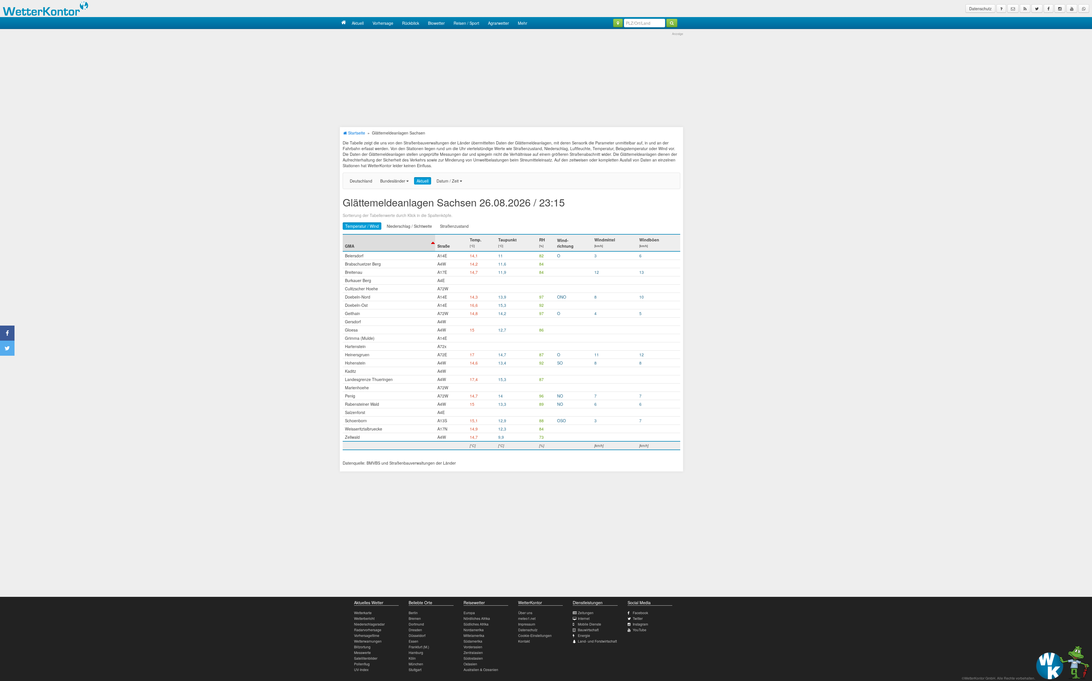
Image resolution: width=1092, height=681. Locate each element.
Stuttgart (415, 669)
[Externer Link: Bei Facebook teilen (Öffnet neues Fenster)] (7, 333)
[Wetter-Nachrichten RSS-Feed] (1025, 8)
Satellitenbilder (365, 658)
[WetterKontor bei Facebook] (1048, 8)
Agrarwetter (498, 23)
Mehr (522, 23)
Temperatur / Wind (362, 226)
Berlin (413, 612)
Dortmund (416, 624)
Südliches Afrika (476, 624)
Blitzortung (362, 646)
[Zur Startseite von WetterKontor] (344, 23)
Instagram (640, 624)
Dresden (415, 629)
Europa (469, 612)
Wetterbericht (364, 618)
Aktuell (358, 23)
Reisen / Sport (466, 23)
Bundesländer (393, 181)
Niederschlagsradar (369, 624)
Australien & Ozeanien (481, 669)
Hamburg (416, 652)
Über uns (525, 612)
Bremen (415, 618)
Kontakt (524, 641)
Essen (413, 641)
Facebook (640, 612)
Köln (412, 658)
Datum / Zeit (448, 181)
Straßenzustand (454, 226)
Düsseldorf (417, 635)
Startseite (356, 133)
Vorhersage (383, 23)
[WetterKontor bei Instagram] (1059, 8)
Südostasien (473, 658)
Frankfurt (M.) (419, 646)
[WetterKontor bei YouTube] (1071, 8)
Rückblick (410, 23)
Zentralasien (473, 652)
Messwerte (362, 652)
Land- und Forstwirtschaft (597, 641)
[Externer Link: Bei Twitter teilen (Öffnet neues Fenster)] (7, 348)
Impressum (526, 624)
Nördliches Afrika (477, 618)
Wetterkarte (363, 612)
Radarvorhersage (367, 629)
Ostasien (470, 663)
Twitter (638, 618)
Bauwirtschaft (588, 629)
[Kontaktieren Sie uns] (1013, 8)
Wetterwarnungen (368, 641)
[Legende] (1001, 8)
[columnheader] (389, 242)
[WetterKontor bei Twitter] (1037, 8)
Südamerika (473, 641)
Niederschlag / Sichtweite (409, 226)
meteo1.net (526, 618)
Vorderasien (473, 646)
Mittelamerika (474, 635)
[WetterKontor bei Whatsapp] (1083, 8)
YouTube (639, 629)
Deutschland (361, 181)
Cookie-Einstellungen (535, 635)
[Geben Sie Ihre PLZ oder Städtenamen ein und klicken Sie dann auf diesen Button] (671, 23)
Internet (584, 618)
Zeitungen (585, 612)
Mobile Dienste (589, 624)
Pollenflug (362, 663)
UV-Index (361, 669)
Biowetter (436, 23)
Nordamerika (474, 629)
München (416, 663)
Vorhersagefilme (366, 635)
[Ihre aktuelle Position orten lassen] (618, 23)
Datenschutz (980, 8)
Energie (584, 635)
